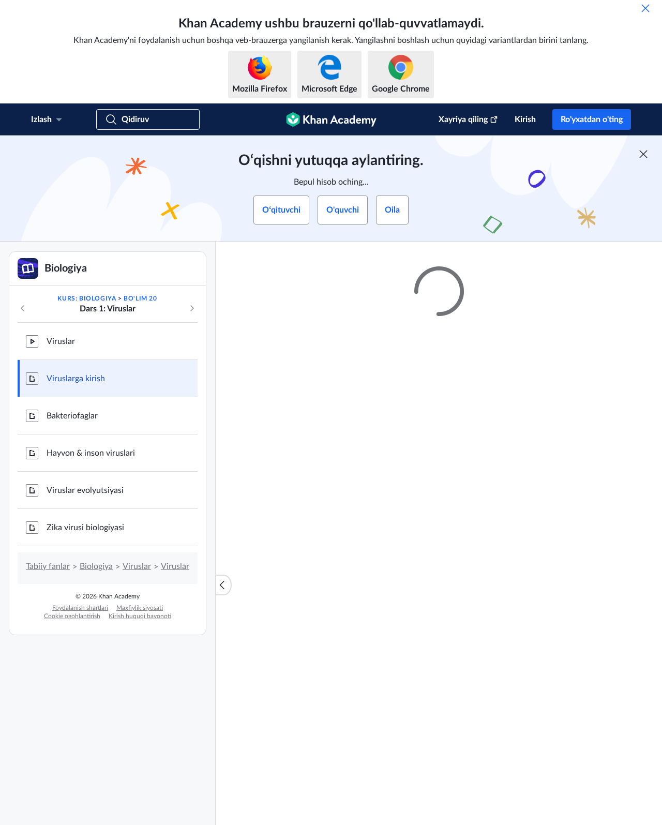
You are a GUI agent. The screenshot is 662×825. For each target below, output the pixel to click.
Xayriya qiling (463, 119)
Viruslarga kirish (76, 378)
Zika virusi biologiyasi (85, 527)
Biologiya (96, 566)
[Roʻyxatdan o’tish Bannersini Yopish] (643, 154)
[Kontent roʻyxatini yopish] (223, 585)
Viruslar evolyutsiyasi (85, 490)
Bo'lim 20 (140, 298)
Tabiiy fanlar (48, 566)
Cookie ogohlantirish (72, 616)
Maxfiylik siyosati (139, 608)
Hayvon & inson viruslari (91, 453)
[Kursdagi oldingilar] (23, 308)
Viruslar (61, 341)
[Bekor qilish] (645, 8)
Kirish (525, 119)
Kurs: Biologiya (86, 298)
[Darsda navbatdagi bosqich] (192, 308)
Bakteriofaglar (72, 416)
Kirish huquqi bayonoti (140, 616)
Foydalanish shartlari (80, 608)
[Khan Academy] (331, 119)
